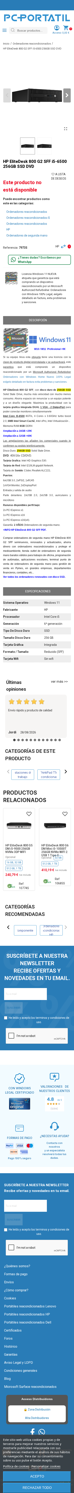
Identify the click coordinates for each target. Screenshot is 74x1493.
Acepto (37, 1476)
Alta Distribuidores (37, 1418)
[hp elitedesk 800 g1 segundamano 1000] (65, 129)
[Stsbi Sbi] (32, 1432)
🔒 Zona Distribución (37, 1409)
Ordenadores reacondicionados (26, 211)
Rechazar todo (37, 1487)
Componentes (25, 930)
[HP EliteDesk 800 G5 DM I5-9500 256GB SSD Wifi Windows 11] (19, 825)
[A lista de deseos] (29, 814)
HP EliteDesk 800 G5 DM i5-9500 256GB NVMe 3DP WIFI (18, 849)
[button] (67, 95)
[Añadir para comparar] (64, 246)
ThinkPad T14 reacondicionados (48, 775)
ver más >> (59, 681)
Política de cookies (16, 1466)
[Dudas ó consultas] (13, 259)
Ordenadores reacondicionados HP (51, 930)
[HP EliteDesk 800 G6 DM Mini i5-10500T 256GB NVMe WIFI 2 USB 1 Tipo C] (55, 825)
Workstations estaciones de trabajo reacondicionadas (22, 774)
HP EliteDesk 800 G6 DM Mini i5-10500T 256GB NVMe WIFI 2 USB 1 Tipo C (54, 850)
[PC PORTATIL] (37, 17)
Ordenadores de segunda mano (26, 235)
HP (57, 246)
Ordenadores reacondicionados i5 (28, 217)
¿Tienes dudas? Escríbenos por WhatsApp (39, 260)
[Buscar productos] (12, 30)
